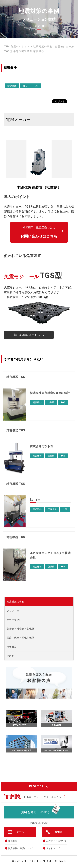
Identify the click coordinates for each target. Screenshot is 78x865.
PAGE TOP (39, 786)
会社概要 (12, 841)
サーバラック (14, 619)
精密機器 (12, 646)
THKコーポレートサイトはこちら (42, 797)
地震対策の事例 (15, 601)
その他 (10, 655)
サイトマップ (53, 848)
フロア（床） (14, 610)
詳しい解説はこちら (29, 335)
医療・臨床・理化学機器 (20, 637)
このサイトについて (56, 841)
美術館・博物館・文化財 (20, 628)
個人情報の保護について (20, 848)
